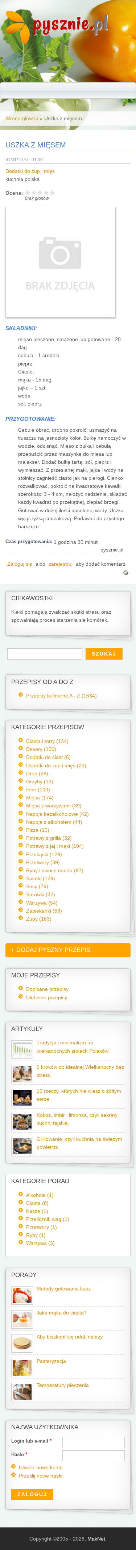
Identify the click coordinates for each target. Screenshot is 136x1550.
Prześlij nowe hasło (41, 1476)
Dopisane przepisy (47, 989)
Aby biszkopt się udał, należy (70, 1337)
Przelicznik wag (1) (47, 1219)
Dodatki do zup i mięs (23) (56, 765)
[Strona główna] (17, 42)
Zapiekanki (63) (44, 911)
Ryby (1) (36, 1235)
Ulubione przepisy (46, 997)
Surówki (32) (40, 894)
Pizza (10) (37, 830)
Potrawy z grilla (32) (49, 838)
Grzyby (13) (39, 781)
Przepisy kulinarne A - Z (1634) (61, 696)
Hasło (19, 1454)
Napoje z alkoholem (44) (54, 822)
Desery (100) (41, 749)
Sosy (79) (37, 886)
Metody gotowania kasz (64, 1289)
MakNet (96, 1539)
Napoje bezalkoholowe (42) (57, 814)
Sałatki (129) (40, 878)
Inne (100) (38, 789)
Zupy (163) (38, 919)
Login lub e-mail (31, 1441)
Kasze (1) (37, 1211)
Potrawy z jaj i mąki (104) (55, 846)
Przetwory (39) (43, 862)
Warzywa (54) (42, 903)
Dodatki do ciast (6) (48, 757)
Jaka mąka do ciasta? (62, 1313)
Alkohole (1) (40, 1195)
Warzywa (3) (40, 1243)
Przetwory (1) (41, 1227)
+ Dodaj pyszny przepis (50, 949)
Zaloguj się (19, 564)
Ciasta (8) (37, 1203)
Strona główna (21, 118)
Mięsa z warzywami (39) (54, 805)
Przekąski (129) (44, 854)
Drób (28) (37, 773)
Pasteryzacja (51, 1361)
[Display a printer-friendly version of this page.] (126, 572)
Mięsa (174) (40, 797)
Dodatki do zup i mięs (30, 171)
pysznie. (70, 22)
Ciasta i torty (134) (47, 741)
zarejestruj (61, 564)
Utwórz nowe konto (41, 1467)
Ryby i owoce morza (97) (54, 870)
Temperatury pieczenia (63, 1385)
